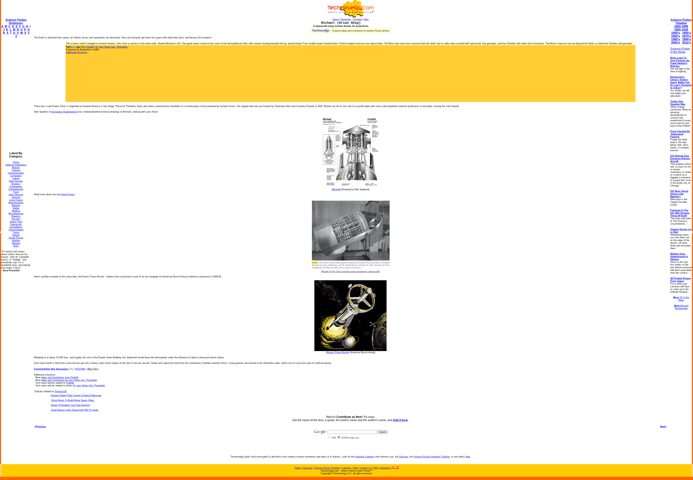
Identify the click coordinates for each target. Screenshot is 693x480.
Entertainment (16, 189)
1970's (686, 36)
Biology (16, 167)
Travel (16, 232)
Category (346, 468)
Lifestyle (16, 197)
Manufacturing (15, 202)
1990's (686, 39)
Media (16, 208)
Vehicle (16, 235)
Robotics (16, 216)
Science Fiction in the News (680, 50)
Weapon (16, 243)
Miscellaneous (15, 213)
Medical (16, 210)
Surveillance (16, 227)
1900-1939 (681, 29)
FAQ (376, 468)
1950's (686, 32)
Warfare (16, 240)
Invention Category (365, 456)
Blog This (92, 369)
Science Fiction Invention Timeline (432, 456)
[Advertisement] (15, 95)
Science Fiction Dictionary (16, 21)
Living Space (16, 200)
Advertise (385, 468)
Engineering (16, 186)
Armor (16, 162)
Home (336, 19)
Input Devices (16, 194)
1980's (675, 39)
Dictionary (346, 19)
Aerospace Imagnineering (64, 111)
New (366, 19)
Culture (16, 178)
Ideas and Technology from (59, 377)
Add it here (400, 420)
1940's (675, 32)
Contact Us (366, 468)
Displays (15, 183)
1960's (675, 36)
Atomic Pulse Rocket (338, 352)
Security (16, 219)
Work (16, 246)
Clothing (16, 170)
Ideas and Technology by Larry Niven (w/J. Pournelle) (69, 380)
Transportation (15, 229)
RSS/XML (80, 369)
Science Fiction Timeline (681, 21)
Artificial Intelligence (16, 165)
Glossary (403, 456)
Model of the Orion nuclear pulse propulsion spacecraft (350, 271)
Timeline (357, 19)
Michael (336, 189)
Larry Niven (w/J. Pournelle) (113, 47)
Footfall (70, 382)
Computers (16, 175)
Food (16, 192)
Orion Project (68, 194)
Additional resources (76, 52)
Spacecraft (16, 224)
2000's (675, 42)
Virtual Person (15, 237)
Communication (16, 173)
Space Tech (16, 221)
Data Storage (16, 181)
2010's (686, 42)
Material (16, 205)
